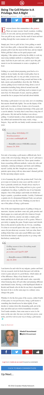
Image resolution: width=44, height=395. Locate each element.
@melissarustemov (13, 135)
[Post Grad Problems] (22, 4)
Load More (22, 379)
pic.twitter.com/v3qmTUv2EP (17, 251)
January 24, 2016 (13, 146)
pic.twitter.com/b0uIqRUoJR (17, 138)
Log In (40, 3)
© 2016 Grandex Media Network (21, 386)
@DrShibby (21, 133)
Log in (4, 362)
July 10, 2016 (11, 260)
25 (21, 16)
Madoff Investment (10, 16)
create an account (16, 362)
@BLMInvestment (28, 334)
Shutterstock (10, 325)
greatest (36, 28)
